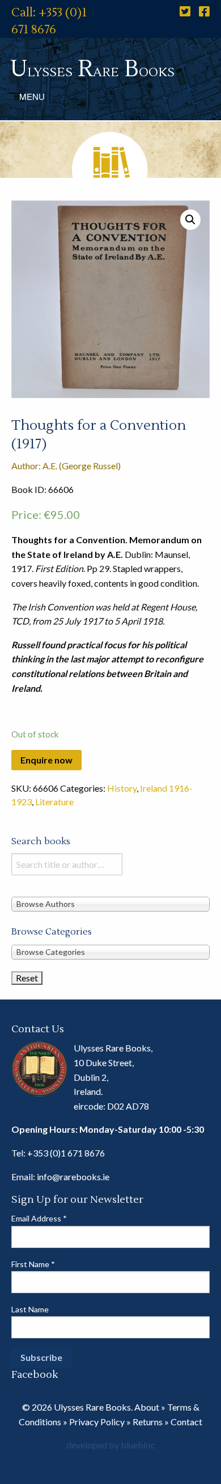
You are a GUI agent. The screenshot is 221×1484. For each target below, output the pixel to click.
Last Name (30, 1309)
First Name (33, 1264)
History (122, 788)
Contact (186, 1421)
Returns (148, 1421)
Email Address (39, 1218)
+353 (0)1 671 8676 (66, 1152)
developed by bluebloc (110, 1444)
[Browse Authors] (110, 903)
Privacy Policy (97, 1421)
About (146, 1407)
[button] (190, 219)
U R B (92, 69)
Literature (54, 801)
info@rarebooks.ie (73, 1176)
